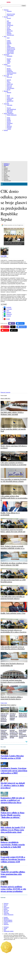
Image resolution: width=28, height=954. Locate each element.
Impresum (6, 924)
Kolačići (6, 923)
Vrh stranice (5, 900)
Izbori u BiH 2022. (5, 398)
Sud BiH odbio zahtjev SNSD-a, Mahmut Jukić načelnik (12, 413)
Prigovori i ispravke (5, 392)
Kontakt (6, 917)
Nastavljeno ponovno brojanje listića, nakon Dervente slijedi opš (13, 531)
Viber (7, 310)
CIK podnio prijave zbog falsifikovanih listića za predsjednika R (14, 498)
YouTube (6, 330)
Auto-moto (6, 103)
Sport (5, 36)
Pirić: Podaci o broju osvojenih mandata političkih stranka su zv (13, 547)
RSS (5, 929)
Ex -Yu (5, 172)
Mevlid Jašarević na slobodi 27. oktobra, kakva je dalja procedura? (13, 785)
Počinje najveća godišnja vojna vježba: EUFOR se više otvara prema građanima (13, 888)
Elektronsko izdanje (8, 931)
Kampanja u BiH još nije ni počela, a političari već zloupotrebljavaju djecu (12, 800)
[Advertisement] (14, 146)
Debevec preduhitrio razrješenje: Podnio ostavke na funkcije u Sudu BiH (13, 844)
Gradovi (6, 168)
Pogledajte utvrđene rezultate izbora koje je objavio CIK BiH (14, 564)
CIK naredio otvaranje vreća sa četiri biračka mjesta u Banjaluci (13, 648)
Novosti (6, 16)
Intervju (6, 177)
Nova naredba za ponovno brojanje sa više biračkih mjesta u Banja (13, 480)
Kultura (5, 64)
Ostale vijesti (4, 703)
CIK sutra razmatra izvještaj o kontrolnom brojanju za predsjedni (13, 464)
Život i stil (6, 75)
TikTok (14, 330)
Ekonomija (6, 54)
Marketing (6, 918)
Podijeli (4, 304)
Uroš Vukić (4, 256)
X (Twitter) (9, 309)
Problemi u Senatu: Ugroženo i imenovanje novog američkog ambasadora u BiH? (14, 770)
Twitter (5, 928)
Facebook (8, 307)
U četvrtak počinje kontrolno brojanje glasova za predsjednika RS (13, 682)
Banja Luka (6, 176)
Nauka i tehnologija (8, 113)
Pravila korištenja (8, 920)
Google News (23, 326)
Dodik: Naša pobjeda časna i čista (13, 613)
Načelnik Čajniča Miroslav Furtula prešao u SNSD (12, 757)
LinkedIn (8, 315)
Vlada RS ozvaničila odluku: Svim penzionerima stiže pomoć (13, 874)
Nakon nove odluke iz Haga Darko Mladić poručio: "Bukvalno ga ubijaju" (12, 815)
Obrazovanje (7, 170)
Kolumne (6, 179)
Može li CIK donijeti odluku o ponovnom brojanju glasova (12, 698)
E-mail (8, 319)
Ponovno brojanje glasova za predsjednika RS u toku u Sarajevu (13, 631)
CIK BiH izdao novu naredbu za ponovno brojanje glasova (12, 598)
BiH (5, 166)
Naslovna (6, 9)
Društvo (6, 169)
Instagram (6, 326)
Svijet (5, 173)
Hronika (6, 175)
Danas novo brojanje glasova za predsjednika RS (12, 664)
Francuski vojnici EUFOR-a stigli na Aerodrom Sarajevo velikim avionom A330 (13, 859)
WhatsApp (9, 314)
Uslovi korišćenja (8, 921)
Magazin (6, 91)
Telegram (8, 312)
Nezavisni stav (7, 180)
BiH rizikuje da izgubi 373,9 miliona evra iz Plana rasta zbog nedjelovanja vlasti (13, 829)
